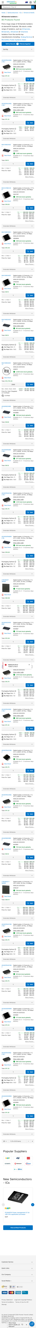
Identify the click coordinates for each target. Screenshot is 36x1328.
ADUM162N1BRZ (6, 407)
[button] (3, 2)
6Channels (6, 32)
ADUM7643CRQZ (7, 966)
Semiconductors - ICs (15, 12)
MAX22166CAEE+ (6, 188)
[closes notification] (29, 664)
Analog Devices (26, 37)
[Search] (32, 7)
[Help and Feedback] (31, 1324)
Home (3, 12)
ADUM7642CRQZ (7, 751)
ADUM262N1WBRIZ (6, 623)
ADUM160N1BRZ (6, 839)
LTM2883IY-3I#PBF (5, 580)
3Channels (14, 32)
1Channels (24, 32)
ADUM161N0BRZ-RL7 (6, 450)
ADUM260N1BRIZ (7, 1009)
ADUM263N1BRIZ (7, 1096)
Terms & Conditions (8, 1302)
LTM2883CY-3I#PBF (6, 882)
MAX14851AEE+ (6, 232)
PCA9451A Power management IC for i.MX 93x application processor (17, 1213)
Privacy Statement (7, 1300)
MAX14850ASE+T (6, 320)
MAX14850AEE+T (6, 363)
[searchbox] (16, 7)
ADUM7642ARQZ (6, 795)
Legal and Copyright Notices (23, 1300)
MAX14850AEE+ (6, 276)
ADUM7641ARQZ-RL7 (6, 710)
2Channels (26, 29)
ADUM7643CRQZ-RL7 (7, 493)
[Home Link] (15, 2)
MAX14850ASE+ (6, 145)
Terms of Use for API (21, 1302)
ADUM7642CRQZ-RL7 (7, 925)
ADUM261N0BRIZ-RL (7, 537)
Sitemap (4, 1304)
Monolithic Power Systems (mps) (14, 40)
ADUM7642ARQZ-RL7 (6, 61)
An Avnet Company (8, 1314)
